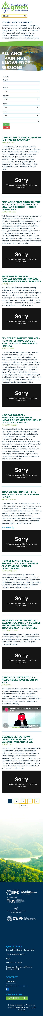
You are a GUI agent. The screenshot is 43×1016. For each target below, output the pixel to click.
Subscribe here (16, 998)
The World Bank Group (15, 954)
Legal (8, 958)
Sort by (5, 104)
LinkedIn (25, 35)
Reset (6, 127)
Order (5, 112)
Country (5, 95)
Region (5, 87)
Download (6, 527)
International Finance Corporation (20, 950)
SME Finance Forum (14, 963)
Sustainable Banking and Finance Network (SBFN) (19, 968)
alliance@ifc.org (33, 38)
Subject (5, 80)
